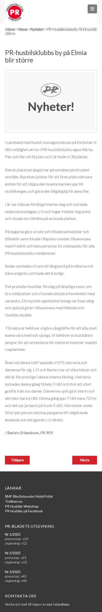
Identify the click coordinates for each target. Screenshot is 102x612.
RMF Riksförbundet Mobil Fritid (29, 496)
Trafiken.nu (14, 501)
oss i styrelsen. (58, 604)
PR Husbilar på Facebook (24, 511)
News (22, 29)
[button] (92, 8)
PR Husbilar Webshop (22, 506)
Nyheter (36, 29)
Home (10, 29)
